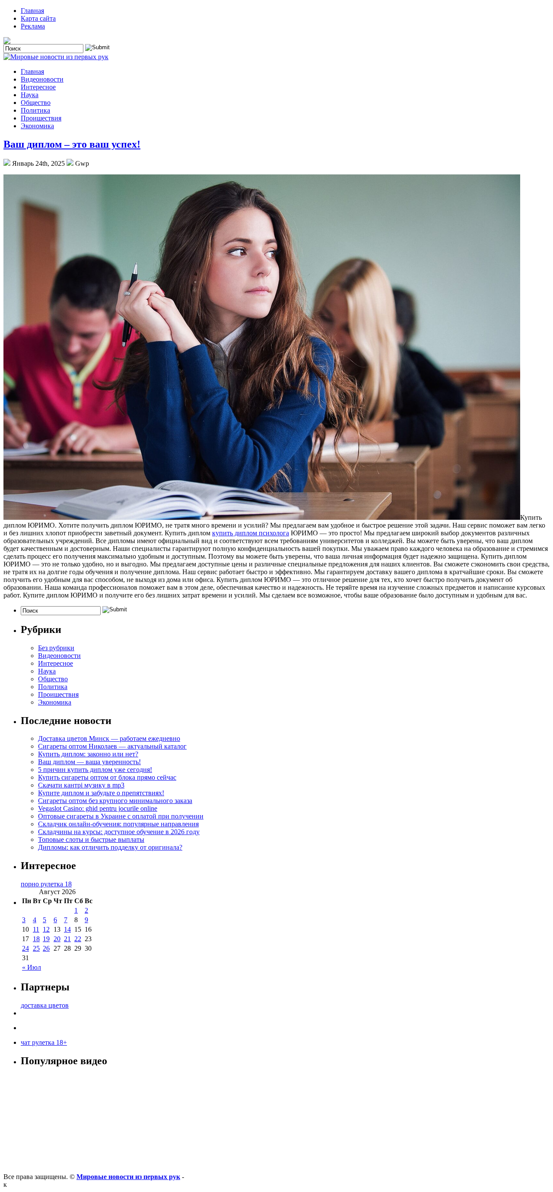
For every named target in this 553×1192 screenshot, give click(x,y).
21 (67, 938)
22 (77, 938)
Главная (32, 10)
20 (57, 938)
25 (36, 948)
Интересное (38, 87)
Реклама (33, 26)
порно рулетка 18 (46, 884)
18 (36, 938)
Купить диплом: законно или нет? (88, 754)
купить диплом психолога (250, 533)
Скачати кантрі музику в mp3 (81, 785)
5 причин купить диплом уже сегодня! (95, 769)
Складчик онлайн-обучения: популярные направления (118, 824)
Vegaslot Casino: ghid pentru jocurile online (97, 808)
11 (36, 929)
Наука (29, 94)
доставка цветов (45, 1005)
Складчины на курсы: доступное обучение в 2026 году (119, 831)
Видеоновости (42, 79)
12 (46, 929)
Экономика (37, 126)
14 (67, 929)
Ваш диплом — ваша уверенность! (89, 761)
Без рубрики (56, 647)
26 (46, 948)
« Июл (31, 967)
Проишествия (41, 118)
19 (46, 938)
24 (25, 948)
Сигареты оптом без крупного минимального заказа (115, 800)
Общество (36, 102)
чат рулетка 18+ (44, 1042)
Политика (35, 110)
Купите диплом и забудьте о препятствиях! (101, 793)
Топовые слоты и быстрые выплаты (91, 839)
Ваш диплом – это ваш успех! (71, 144)
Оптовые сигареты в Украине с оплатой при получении (120, 816)
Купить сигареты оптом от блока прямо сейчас (107, 777)
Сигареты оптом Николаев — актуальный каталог (112, 746)
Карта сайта (38, 18)
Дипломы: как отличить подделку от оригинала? (110, 847)
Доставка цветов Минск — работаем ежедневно (109, 738)
